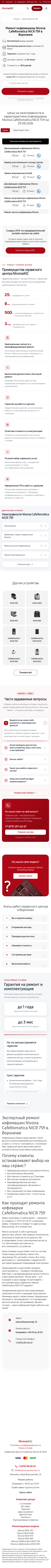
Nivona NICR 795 (25, 1530)
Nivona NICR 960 (25, 1538)
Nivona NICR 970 (25, 1536)
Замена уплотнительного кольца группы (23, 162)
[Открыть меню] (46, 8)
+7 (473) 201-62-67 (15, 826)
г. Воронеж (9, 2)
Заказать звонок (25, 876)
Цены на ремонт (25, 1512)
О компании (25, 1503)
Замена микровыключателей (18, 173)
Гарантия (25, 1509)
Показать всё (25, 672)
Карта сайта (25, 1492)
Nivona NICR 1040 (25, 1533)
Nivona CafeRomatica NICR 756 (25, 1541)
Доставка (25, 1506)
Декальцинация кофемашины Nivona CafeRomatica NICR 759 (21, 150)
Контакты (25, 1517)
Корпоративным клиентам (25, 1520)
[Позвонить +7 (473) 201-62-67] (27, 8)
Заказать (39, 155)
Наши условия (25, 1448)
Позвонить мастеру (26, 832)
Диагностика (25, 1514)
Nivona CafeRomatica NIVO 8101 (25, 1544)
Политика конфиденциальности (25, 1445)
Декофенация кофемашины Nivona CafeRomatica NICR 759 (21, 186)
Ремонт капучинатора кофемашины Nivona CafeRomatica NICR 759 (24, 200)
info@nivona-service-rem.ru (27, 1470)
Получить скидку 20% (25, 250)
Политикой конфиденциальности (31, 99)
